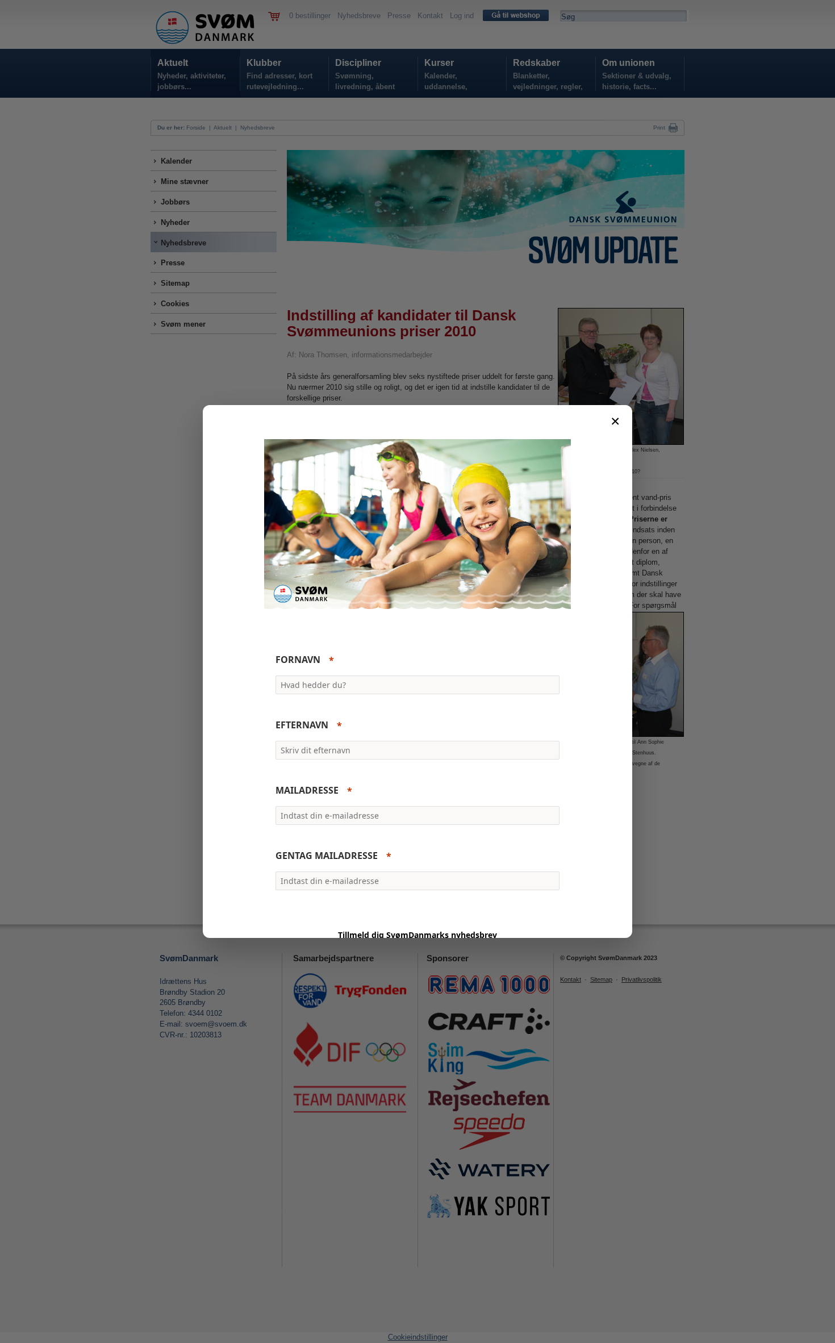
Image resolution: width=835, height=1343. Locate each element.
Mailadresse (307, 791)
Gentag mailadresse (326, 856)
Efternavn (301, 725)
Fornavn (297, 660)
